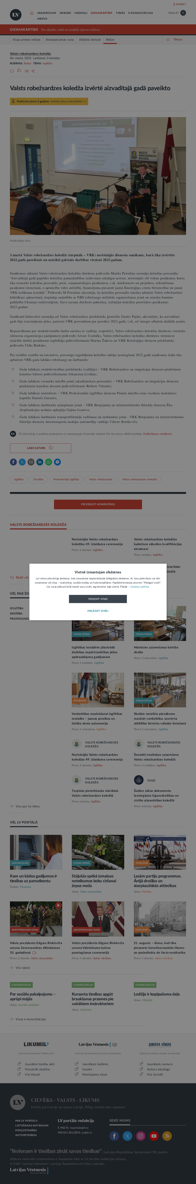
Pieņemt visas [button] (98, 599)
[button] (98, 611)
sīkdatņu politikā (139, 587)
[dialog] (98, 592)
